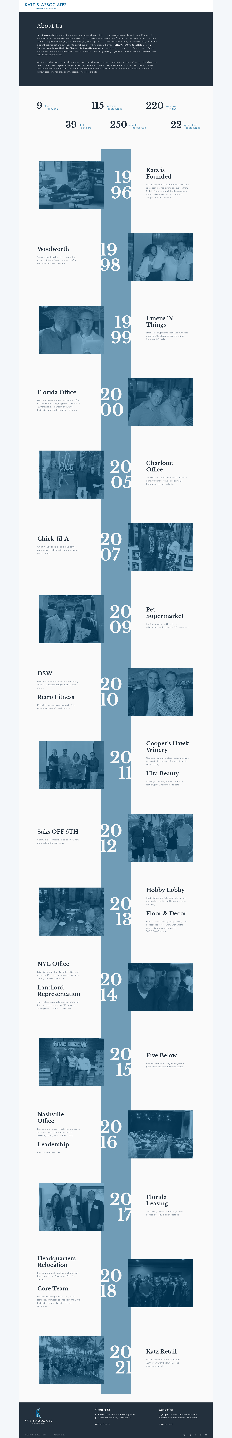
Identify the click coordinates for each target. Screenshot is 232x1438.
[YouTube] (206, 1435)
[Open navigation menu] (205, 6)
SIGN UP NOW (166, 1424)
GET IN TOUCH (102, 1424)
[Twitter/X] (202, 1435)
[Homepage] (45, 6)
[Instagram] (186, 1435)
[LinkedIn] (191, 1435)
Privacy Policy (59, 1435)
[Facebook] (197, 1435)
